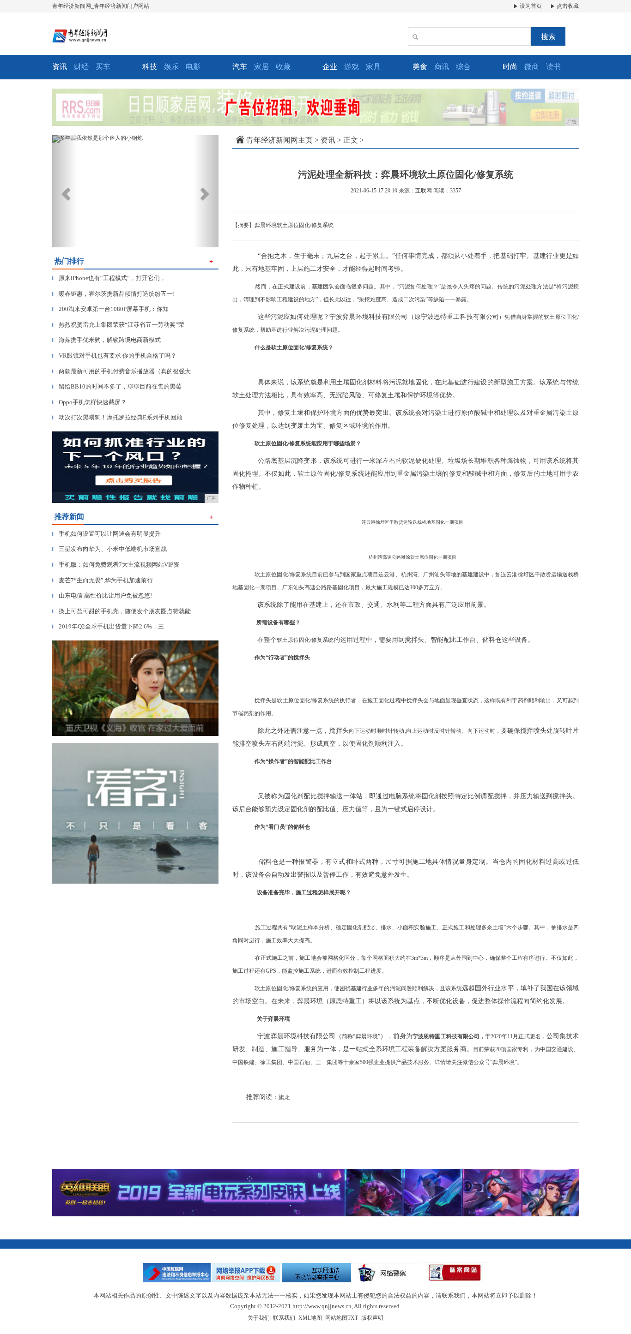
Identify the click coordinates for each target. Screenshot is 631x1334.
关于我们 (259, 1318)
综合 (463, 67)
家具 (373, 67)
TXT (352, 1318)
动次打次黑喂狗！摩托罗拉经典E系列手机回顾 (117, 417)
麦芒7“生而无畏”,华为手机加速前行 (102, 580)
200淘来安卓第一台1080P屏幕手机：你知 (110, 308)
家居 (261, 67)
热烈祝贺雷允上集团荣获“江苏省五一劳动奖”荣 (118, 324)
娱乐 (171, 67)
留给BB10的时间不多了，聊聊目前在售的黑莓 (117, 386)
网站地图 (336, 1318)
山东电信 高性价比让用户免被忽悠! (102, 595)
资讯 (328, 140)
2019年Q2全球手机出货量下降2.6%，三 (108, 626)
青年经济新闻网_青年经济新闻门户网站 (100, 6)
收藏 (283, 67)
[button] (64, 191)
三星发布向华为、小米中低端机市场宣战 (109, 548)
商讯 (441, 67)
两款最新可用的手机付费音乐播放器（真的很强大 (121, 371)
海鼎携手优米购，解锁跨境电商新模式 (106, 339)
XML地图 (310, 1318)
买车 (103, 67)
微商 (531, 67)
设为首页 (530, 6)
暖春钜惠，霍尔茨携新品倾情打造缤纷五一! (113, 293)
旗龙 (284, 1097)
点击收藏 (567, 6)
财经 (81, 67)
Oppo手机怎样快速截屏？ (89, 402)
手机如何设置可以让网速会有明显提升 (106, 533)
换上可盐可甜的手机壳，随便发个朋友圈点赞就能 (121, 611)
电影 (193, 67)
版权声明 (372, 1318)
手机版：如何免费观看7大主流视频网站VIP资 (115, 564)
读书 (553, 67)
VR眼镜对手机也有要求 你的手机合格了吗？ (114, 355)
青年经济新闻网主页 (279, 140)
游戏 (351, 67)
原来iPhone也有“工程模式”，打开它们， (109, 278)
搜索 (548, 37)
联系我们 (284, 1318)
